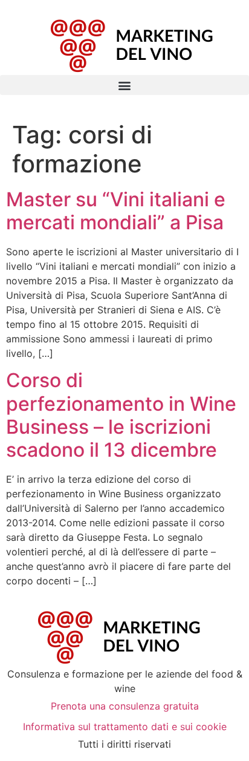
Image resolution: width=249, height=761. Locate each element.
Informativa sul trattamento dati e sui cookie (125, 726)
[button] (124, 85)
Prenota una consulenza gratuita (125, 706)
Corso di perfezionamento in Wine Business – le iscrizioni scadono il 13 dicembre (121, 415)
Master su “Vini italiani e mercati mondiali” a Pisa (115, 211)
